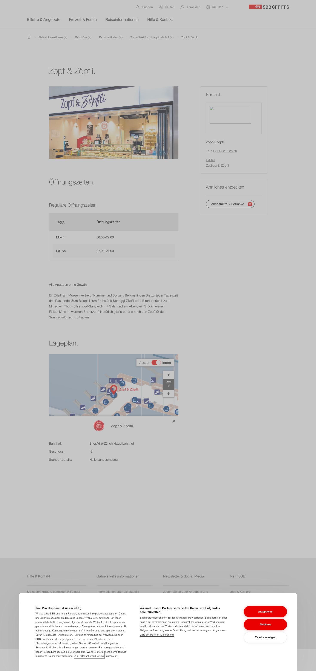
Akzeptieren (265, 611)
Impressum (111, 655)
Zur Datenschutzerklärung (89, 655)
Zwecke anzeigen (265, 637)
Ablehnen (265, 624)
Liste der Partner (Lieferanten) (157, 634)
